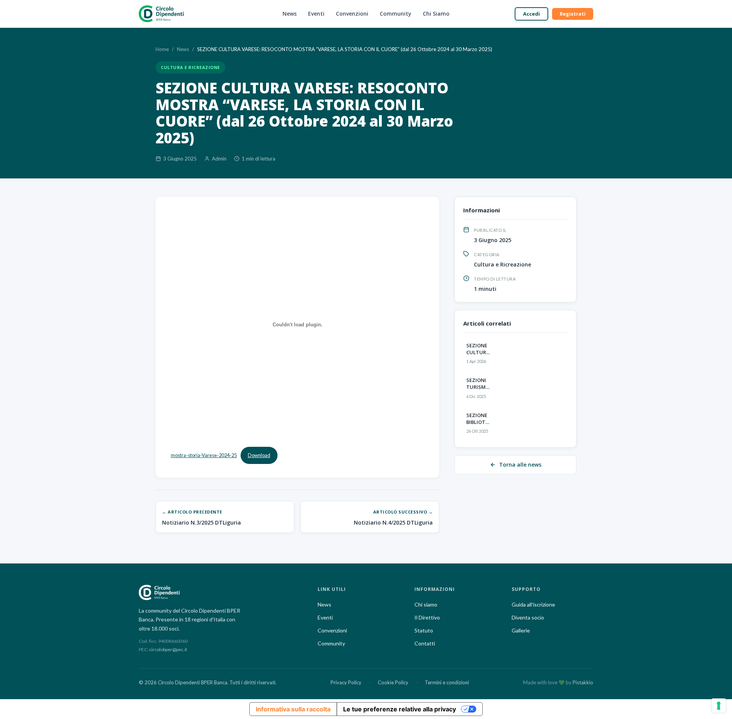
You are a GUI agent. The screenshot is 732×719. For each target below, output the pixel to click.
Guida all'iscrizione (533, 604)
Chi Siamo (436, 13)
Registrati (573, 13)
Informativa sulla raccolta (293, 709)
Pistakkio (583, 682)
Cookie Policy (393, 682)
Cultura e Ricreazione (190, 67)
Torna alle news (520, 464)
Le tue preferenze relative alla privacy (399, 709)
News (290, 13)
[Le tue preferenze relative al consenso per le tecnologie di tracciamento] (718, 705)
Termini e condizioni (447, 682)
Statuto (423, 630)
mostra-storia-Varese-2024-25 (204, 455)
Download (259, 455)
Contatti (424, 643)
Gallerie (521, 630)
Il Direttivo (427, 617)
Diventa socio (528, 617)
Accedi (531, 13)
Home (162, 49)
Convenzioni (352, 13)
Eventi (316, 13)
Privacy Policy (346, 682)
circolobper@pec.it (168, 649)
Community (395, 13)
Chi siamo (425, 604)
